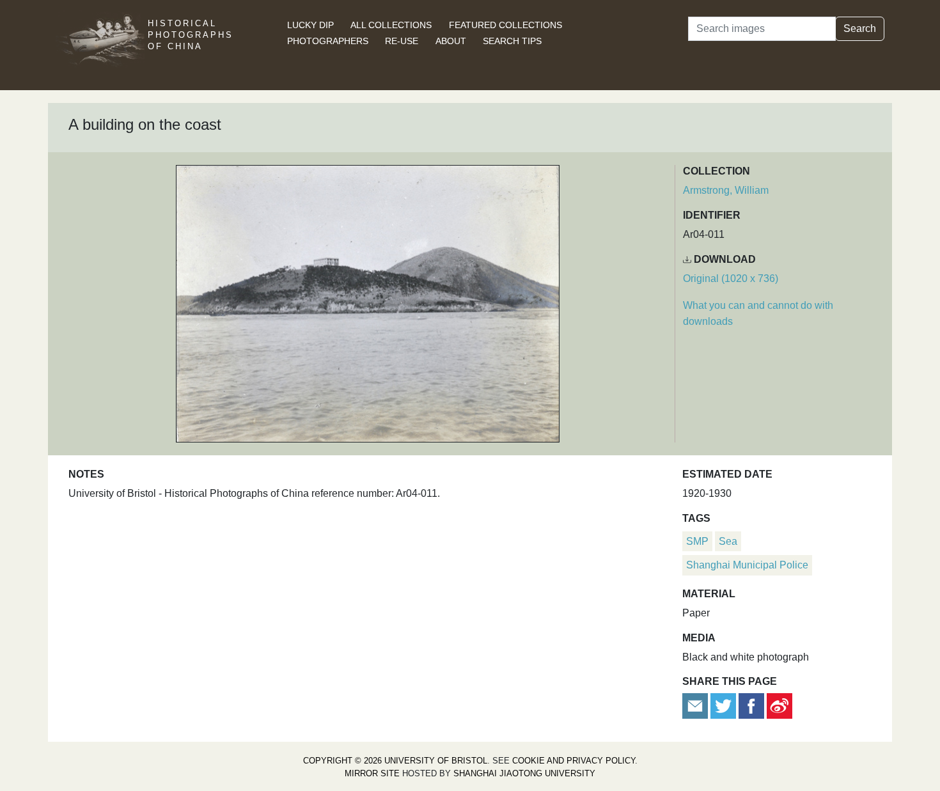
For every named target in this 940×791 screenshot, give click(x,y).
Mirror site (372, 773)
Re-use (401, 41)
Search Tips (512, 41)
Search (859, 28)
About (450, 41)
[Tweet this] (724, 705)
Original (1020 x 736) (730, 278)
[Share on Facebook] (751, 705)
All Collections (391, 25)
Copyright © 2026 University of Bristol (395, 760)
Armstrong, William (726, 190)
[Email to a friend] (696, 705)
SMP (697, 541)
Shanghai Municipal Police (747, 565)
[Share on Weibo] (779, 705)
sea (728, 541)
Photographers (327, 41)
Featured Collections (505, 25)
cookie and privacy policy (573, 760)
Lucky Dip (310, 25)
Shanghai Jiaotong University (524, 773)
